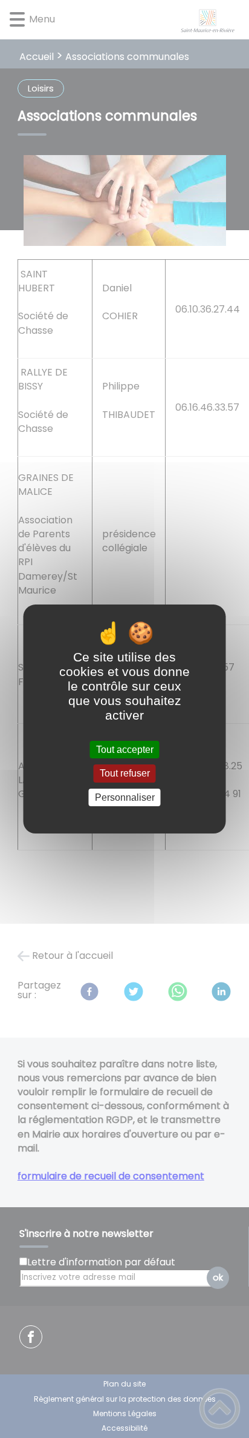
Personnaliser (125, 797)
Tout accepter (125, 749)
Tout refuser (125, 774)
